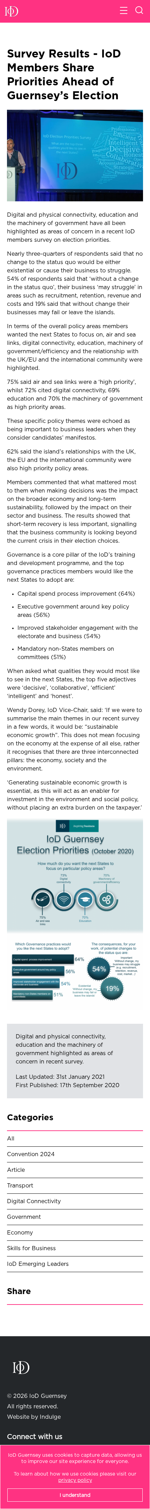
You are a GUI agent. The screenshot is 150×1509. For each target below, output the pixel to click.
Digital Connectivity (34, 1201)
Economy (20, 1233)
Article (16, 1170)
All (10, 1139)
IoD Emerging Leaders (38, 1264)
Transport (20, 1186)
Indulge (50, 1417)
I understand (75, 1495)
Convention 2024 (31, 1154)
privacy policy (75, 1480)
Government (24, 1217)
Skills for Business (31, 1248)
